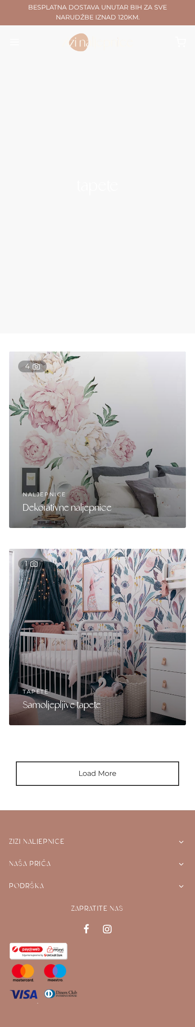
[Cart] (180, 42)
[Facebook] (86, 930)
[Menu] (14, 42)
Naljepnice (44, 494)
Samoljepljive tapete (62, 705)
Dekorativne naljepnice (67, 508)
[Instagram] (107, 930)
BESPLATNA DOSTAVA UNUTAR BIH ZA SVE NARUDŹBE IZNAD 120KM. (97, 12)
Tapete (36, 691)
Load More (97, 773)
